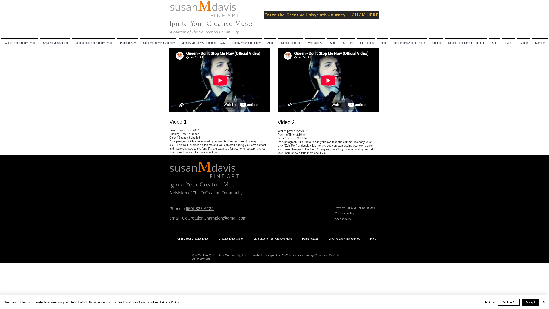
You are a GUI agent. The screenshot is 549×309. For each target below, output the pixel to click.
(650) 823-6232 (199, 208)
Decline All (509, 302)
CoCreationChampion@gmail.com (214, 218)
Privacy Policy (169, 302)
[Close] (543, 302)
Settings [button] (489, 302)
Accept (530, 302)
